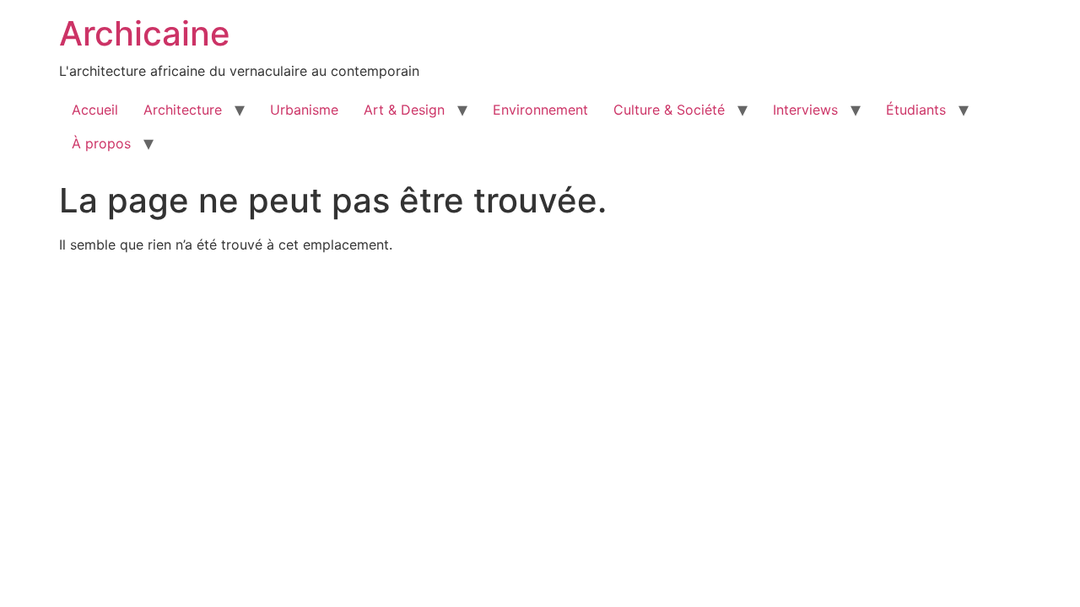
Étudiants (916, 109)
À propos (101, 143)
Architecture (182, 109)
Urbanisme (304, 109)
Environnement (540, 109)
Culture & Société (669, 109)
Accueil (95, 109)
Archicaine (144, 33)
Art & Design (404, 109)
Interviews (805, 109)
